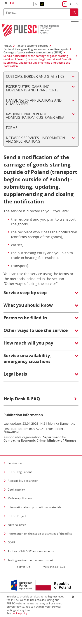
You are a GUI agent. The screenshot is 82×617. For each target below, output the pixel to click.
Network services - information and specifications (35, 139)
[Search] (74, 12)
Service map (15, 463)
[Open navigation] (75, 24)
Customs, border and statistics (35, 76)
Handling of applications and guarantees (34, 102)
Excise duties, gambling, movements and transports (35, 49)
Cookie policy (16, 490)
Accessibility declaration (23, 481)
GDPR (11, 542)
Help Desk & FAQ (22, 399)
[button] (41, 295)
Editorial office (17, 525)
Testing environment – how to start (30, 560)
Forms (11, 127)
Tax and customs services (32, 46)
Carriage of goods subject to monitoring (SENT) (32, 52)
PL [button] (6, 3)
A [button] (36, 4)
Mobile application (20, 498)
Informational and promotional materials (34, 507)
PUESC (7, 46)
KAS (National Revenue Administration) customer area (35, 116)
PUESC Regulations (20, 472)
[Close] (73, 596)
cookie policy (19, 613)
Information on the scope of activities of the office (40, 533)
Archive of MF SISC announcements (31, 551)
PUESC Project (17, 516)
